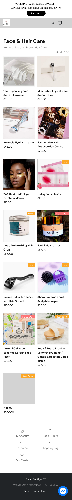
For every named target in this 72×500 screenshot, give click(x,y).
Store (18, 47)
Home (7, 47)
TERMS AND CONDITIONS (27, 485)
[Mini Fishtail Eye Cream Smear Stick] (53, 71)
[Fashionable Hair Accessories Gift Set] (53, 123)
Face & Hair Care (36, 47)
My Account (22, 436)
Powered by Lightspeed (36, 491)
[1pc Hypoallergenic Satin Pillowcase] (19, 71)
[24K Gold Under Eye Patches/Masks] (19, 174)
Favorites (22, 448)
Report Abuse (52, 485)
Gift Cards (22, 460)
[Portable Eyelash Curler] (19, 123)
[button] (36, 13)
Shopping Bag (50, 448)
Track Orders (50, 436)
